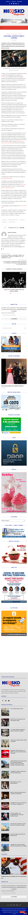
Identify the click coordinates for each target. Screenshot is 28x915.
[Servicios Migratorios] (11, 395)
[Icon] (5, 712)
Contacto (13, 1)
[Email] (16, 3)
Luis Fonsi (23, 184)
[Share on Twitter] (10, 227)
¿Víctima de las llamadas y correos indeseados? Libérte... (12, 461)
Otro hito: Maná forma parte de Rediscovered (17, 835)
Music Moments (12, 221)
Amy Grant (5, 187)
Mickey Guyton (11, 187)
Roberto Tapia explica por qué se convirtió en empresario (18, 793)
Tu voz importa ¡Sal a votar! (16, 708)
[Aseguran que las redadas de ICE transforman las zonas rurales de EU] (14, 866)
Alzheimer (4, 219)
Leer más (14, 913)
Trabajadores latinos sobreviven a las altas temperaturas (18, 772)
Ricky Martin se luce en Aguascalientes (15, 782)
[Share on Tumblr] (14, 227)
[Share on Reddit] (15, 227)
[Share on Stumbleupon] (17, 227)
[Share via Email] (23, 227)
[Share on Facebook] (8, 227)
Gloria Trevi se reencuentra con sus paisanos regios (17, 720)
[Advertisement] (14, 655)
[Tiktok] (18, 3)
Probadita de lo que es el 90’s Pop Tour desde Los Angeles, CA (18, 803)
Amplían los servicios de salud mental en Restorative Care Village (18, 845)
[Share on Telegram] (20, 227)
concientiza (22, 219)
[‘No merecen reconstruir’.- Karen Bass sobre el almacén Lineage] (5, 827)
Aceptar (22, 912)
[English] (24, 913)
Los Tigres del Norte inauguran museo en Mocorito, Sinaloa (17, 730)
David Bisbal (4, 221)
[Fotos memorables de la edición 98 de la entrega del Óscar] (14, 371)
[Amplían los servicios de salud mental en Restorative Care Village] (5, 848)
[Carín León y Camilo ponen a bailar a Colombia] (5, 743)
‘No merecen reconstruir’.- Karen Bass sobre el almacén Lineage (18, 824)
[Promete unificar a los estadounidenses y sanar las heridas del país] (5, 816)
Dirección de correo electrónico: (8, 312)
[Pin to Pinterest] (11, 227)
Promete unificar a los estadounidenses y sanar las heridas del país (16, 815)
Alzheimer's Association (13, 219)
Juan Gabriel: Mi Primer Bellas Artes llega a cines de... (14, 290)
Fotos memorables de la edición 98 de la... (12, 386)
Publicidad (19, 1)
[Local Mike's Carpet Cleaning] (14, 528)
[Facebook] (9, 3)
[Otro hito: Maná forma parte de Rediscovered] (5, 837)
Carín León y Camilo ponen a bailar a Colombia (18, 740)
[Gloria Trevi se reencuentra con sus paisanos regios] (5, 722)
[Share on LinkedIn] (13, 227)
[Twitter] (11, 3)
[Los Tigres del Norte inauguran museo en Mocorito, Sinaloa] (5, 733)
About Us (8, 1)
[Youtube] (13, 3)
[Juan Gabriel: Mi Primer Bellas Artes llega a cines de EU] (14, 280)
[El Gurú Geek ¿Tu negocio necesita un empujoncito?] (14, 611)
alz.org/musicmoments (7, 178)
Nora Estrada (12, 232)
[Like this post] (6, 227)
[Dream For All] (11, 336)
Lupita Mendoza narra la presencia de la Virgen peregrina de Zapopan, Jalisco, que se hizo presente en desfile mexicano (18, 763)
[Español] (26, 913)
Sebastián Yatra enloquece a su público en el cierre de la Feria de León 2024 (18, 752)
